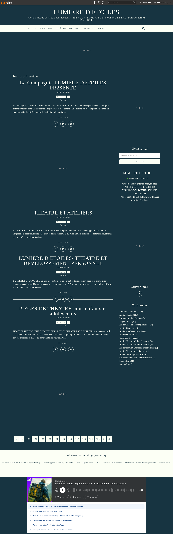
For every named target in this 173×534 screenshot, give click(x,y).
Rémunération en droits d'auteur (112, 463)
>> (109, 439)
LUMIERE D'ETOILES (86, 12)
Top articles (69, 463)
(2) (138, 348)
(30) (132, 318)
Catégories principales (67, 29)
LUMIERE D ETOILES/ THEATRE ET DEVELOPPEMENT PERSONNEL (63, 260)
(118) (128, 315)
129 (91, 439)
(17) (136, 325)
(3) (136, 341)
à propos (93, 497)
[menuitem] (32, 28)
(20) (127, 321)
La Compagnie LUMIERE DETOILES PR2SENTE (63, 85)
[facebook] (94, 2)
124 (56, 439)
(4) (128, 334)
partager (78, 497)
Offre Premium (129, 463)
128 (84, 439)
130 (98, 439)
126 (70, 439)
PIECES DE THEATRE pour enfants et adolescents (63, 311)
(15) (129, 328)
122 (42, 439)
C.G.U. (98, 463)
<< (17, 439)
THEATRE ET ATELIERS (63, 213)
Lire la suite (63, 117)
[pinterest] (103, 2)
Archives (88, 29)
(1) (126, 361)
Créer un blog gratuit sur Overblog (53, 463)
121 (35, 439)
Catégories (46, 29)
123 (49, 439)
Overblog (101, 455)
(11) (132, 331)
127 (77, 439)
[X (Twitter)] (98, 2)
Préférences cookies (164, 463)
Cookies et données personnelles (146, 463)
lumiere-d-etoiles (63, 92)
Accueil (32, 29)
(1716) (131, 311)
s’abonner (64, 497)
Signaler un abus (88, 463)
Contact (101, 29)
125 (63, 439)
